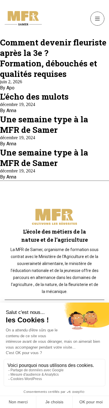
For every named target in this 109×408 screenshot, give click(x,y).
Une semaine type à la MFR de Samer (44, 124)
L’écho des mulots (34, 96)
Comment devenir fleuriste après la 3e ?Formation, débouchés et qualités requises (53, 58)
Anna (11, 110)
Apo (10, 88)
